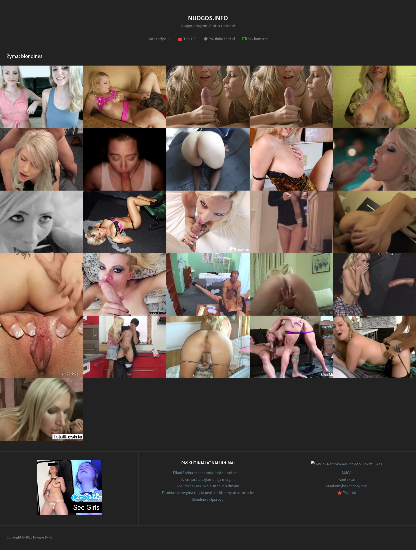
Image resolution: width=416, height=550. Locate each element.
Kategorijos (157, 38)
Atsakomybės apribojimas (346, 485)
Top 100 (189, 38)
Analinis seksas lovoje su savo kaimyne (208, 485)
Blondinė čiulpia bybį (208, 499)
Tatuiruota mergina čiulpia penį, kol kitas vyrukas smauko (207, 492)
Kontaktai (346, 479)
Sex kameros (257, 38)
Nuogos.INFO (208, 18)
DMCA (346, 472)
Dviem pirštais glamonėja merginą (208, 479)
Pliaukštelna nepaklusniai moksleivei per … (208, 472)
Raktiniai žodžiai (221, 38)
